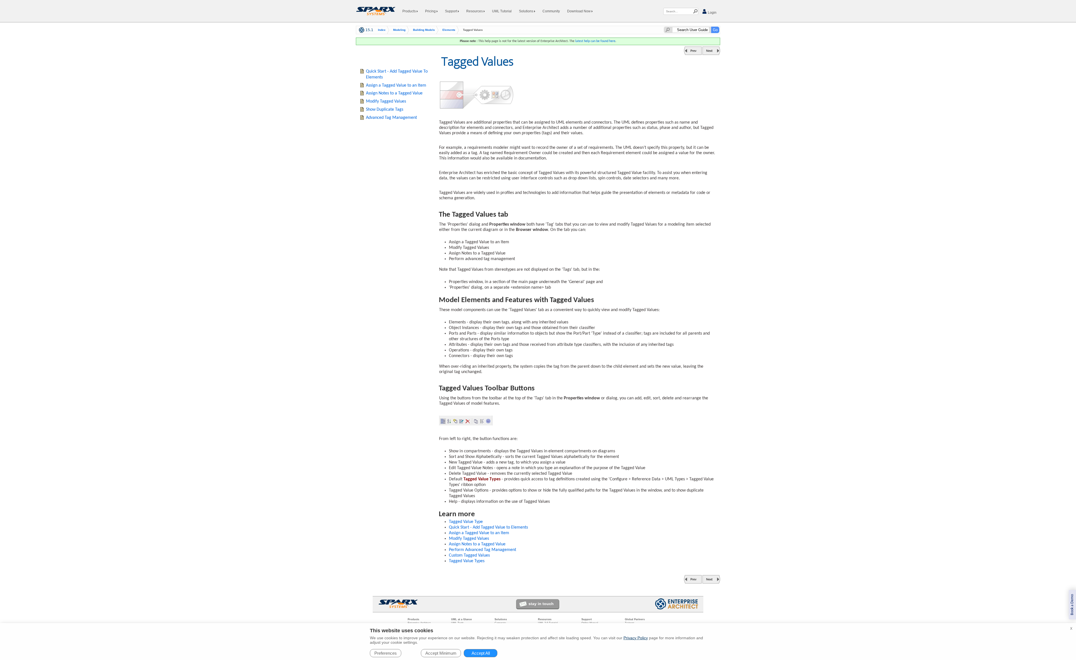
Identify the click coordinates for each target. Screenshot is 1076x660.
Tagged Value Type (466, 522)
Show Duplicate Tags (384, 109)
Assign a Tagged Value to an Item (479, 533)
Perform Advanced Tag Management (482, 550)
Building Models (424, 29)
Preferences (385, 653)
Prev (693, 51)
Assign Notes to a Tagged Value (477, 544)
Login (711, 13)
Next (709, 51)
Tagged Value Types (466, 561)
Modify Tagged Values (469, 538)
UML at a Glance (461, 619)
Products (409, 11)
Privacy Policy (635, 638)
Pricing (431, 11)
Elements (448, 29)
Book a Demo (1072, 604)
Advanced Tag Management (391, 117)
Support (451, 11)
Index (382, 29)
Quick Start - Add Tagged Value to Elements (488, 527)
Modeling (399, 29)
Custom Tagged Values (469, 555)
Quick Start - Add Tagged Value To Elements (397, 74)
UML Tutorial (502, 11)
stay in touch (541, 603)
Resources (475, 11)
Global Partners (635, 619)
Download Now (579, 11)
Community (551, 11)
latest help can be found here (595, 41)
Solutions (526, 11)
